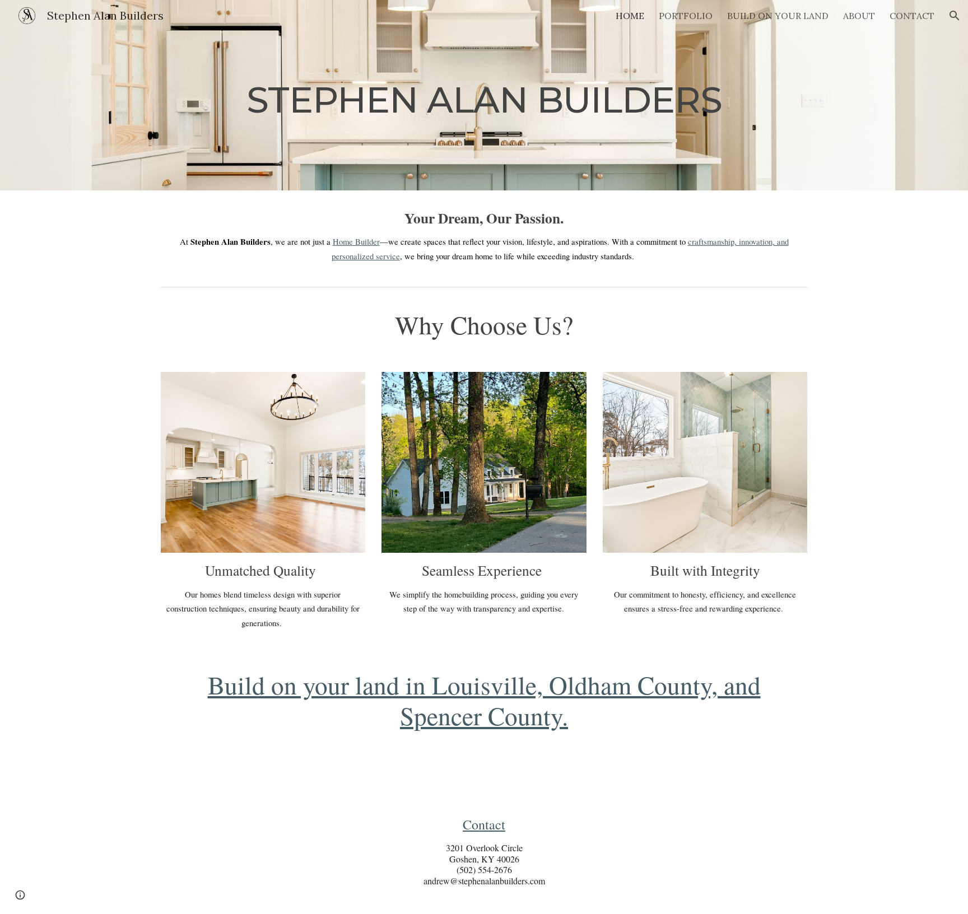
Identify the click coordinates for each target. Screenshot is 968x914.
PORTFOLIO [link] (686, 15)
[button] (954, 15)
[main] (484, 95)
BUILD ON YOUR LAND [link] (778, 15)
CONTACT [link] (912, 15)
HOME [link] (630, 15)
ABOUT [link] (859, 15)
